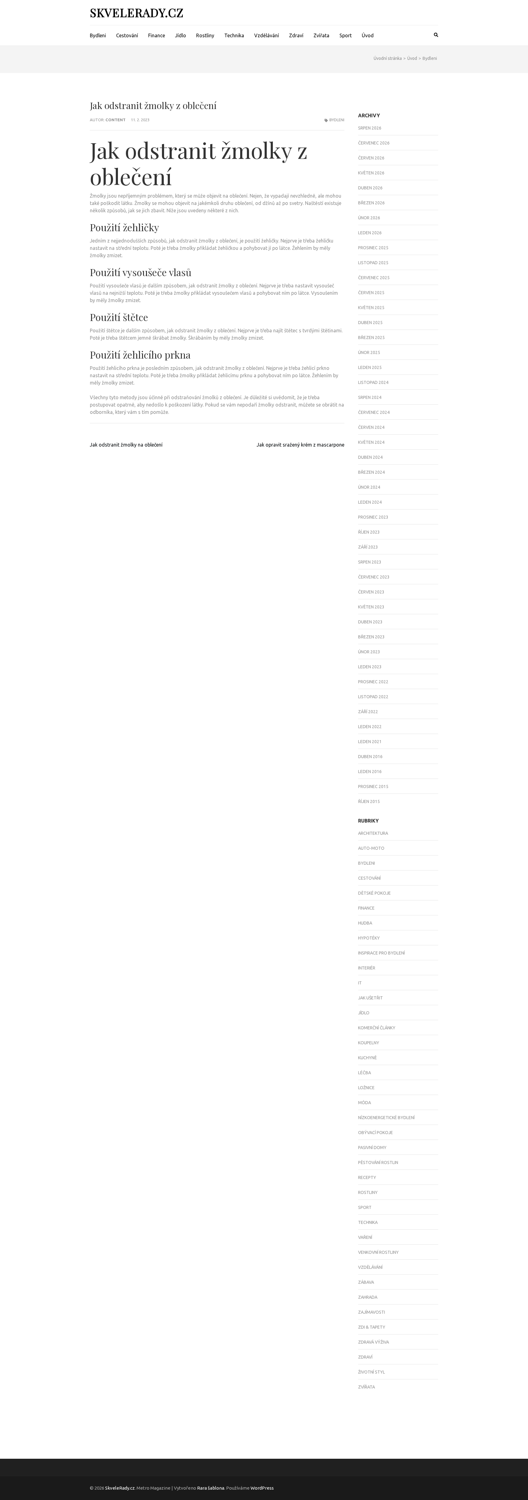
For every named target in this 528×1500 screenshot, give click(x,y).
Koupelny (368, 1042)
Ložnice (366, 1087)
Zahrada (367, 1297)
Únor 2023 (369, 651)
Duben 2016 (370, 756)
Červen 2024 (371, 427)
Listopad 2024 (373, 382)
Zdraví (296, 35)
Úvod (368, 35)
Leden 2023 (370, 666)
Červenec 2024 (374, 412)
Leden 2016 (370, 771)
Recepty (367, 1177)
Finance (156, 35)
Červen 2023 (371, 591)
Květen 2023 (371, 606)
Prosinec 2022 (373, 681)
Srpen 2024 (369, 397)
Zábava (366, 1282)
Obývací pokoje (375, 1132)
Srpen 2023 (369, 562)
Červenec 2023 (374, 577)
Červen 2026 (371, 157)
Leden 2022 (370, 726)
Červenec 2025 (374, 277)
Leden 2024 (370, 502)
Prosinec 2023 (373, 517)
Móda (364, 1102)
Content (115, 120)
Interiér (366, 967)
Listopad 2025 (373, 262)
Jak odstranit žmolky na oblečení (126, 444)
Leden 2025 (370, 367)
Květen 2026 (371, 172)
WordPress (262, 1488)
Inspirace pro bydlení (381, 953)
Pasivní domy (372, 1147)
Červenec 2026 (374, 143)
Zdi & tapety (371, 1327)
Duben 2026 (370, 187)
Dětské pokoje (374, 893)
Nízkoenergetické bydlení (386, 1117)
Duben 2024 (370, 457)
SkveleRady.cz (137, 12)
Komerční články (376, 1027)
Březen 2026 (371, 202)
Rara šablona (210, 1488)
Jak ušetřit (370, 997)
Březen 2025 (371, 337)
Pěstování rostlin (378, 1162)
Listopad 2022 (373, 696)
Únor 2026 (369, 217)
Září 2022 (368, 711)
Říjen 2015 (369, 801)
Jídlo (180, 35)
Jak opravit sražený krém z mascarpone (300, 444)
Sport (345, 35)
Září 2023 (368, 547)
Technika (234, 35)
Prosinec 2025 (373, 247)
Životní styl (371, 1372)
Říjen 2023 (369, 532)
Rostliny (205, 35)
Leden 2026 (370, 232)
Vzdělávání (266, 35)
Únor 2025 (369, 352)
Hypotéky (369, 938)
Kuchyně (367, 1057)
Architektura (373, 833)
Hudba (365, 923)
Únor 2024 (369, 487)
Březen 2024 (371, 472)
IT (360, 982)
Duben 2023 (370, 621)
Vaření (365, 1237)
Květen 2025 (371, 307)
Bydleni (98, 35)
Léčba (364, 1072)
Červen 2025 (371, 292)
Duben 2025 (370, 322)
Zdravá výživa (373, 1342)
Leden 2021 (370, 741)
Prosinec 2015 (373, 786)
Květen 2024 (371, 442)
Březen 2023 (371, 636)
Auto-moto (371, 848)
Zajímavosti (371, 1312)
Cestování (127, 35)
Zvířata (321, 35)
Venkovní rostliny (378, 1252)
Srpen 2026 (369, 128)
